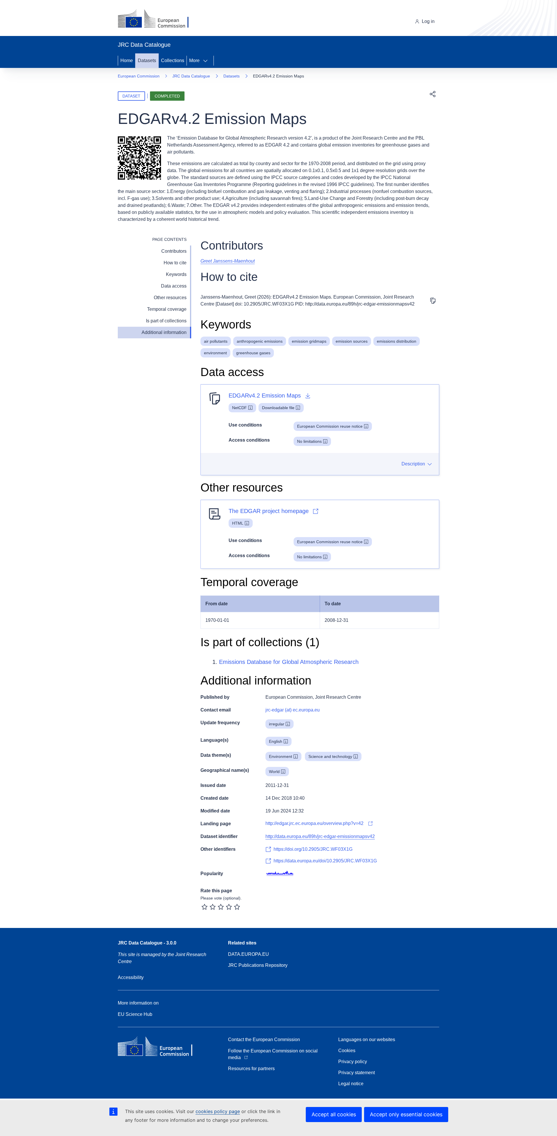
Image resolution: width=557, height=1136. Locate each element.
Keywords (176, 274)
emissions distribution (396, 341)
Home (126, 60)
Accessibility (131, 977)
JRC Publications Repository (257, 965)
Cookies (346, 1050)
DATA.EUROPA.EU (248, 954)
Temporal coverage (167, 309)
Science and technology (330, 756)
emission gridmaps (309, 341)
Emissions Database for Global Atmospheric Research (289, 662)
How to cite (175, 262)
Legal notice (351, 1083)
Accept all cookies (334, 1114)
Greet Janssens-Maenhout (227, 261)
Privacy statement (356, 1072)
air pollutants (215, 341)
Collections (172, 60)
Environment (280, 756)
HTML (237, 523)
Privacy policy (352, 1061)
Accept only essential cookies (406, 1114)
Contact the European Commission (264, 1039)
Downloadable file (278, 407)
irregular (276, 724)
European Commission (139, 76)
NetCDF (239, 407)
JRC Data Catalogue (191, 76)
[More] (207, 60)
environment (215, 353)
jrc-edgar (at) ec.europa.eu (292, 709)
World (274, 771)
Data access (174, 285)
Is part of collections (166, 320)
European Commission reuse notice (330, 426)
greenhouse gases (253, 353)
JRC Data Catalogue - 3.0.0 (147, 942)
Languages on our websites (366, 1039)
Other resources (170, 297)
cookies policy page (218, 1111)
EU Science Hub (135, 1014)
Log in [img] (428, 21)
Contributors (174, 251)
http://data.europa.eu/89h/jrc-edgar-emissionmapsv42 (320, 836)
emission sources (352, 341)
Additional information (164, 332)
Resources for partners (251, 1068)
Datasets (147, 60)
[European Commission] (158, 19)
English (275, 741)
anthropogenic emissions (260, 341)
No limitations (309, 441)
